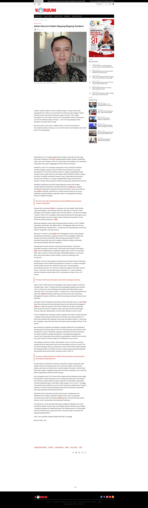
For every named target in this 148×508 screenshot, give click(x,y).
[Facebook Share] (73, 452)
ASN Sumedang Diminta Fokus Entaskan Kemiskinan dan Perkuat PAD (46, 1)
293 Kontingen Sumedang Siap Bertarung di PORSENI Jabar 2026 (105, 132)
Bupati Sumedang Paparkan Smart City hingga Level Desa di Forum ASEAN (106, 125)
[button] (110, 4)
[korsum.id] (45, 10)
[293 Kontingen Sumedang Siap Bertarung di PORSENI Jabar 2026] (93, 133)
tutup (75, 487)
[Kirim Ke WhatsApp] (85, 452)
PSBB (70, 187)
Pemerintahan (38, 16)
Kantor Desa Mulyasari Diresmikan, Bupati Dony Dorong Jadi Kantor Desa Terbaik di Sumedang (96, 1)
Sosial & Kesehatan (77, 16)
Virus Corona (73, 447)
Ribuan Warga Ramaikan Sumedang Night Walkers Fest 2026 (101, 88)
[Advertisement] (60, 97)
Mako (38, 29)
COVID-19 (50, 447)
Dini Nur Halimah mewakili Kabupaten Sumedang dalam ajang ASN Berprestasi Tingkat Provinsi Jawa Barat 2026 (102, 66)
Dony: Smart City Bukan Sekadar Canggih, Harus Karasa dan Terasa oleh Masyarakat (103, 93)
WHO (53, 159)
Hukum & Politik (48, 16)
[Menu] (35, 4)
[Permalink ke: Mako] (35, 29)
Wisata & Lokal (58, 16)
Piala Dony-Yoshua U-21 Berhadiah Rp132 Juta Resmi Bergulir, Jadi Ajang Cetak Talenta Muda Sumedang (105, 104)
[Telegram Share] (82, 452)
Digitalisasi (67, 16)
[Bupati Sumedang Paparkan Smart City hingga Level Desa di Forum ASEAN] (93, 126)
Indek (39, 4)
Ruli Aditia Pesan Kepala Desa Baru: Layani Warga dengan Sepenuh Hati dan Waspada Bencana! (105, 111)
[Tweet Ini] (76, 452)
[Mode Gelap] (113, 4)
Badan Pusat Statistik (40, 447)
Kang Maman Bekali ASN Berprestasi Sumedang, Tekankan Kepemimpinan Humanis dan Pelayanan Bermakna (104, 139)
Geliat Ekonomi (59, 447)
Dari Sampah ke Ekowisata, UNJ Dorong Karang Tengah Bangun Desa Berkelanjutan (102, 82)
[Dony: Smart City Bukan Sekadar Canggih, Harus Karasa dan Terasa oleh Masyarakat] (93, 119)
